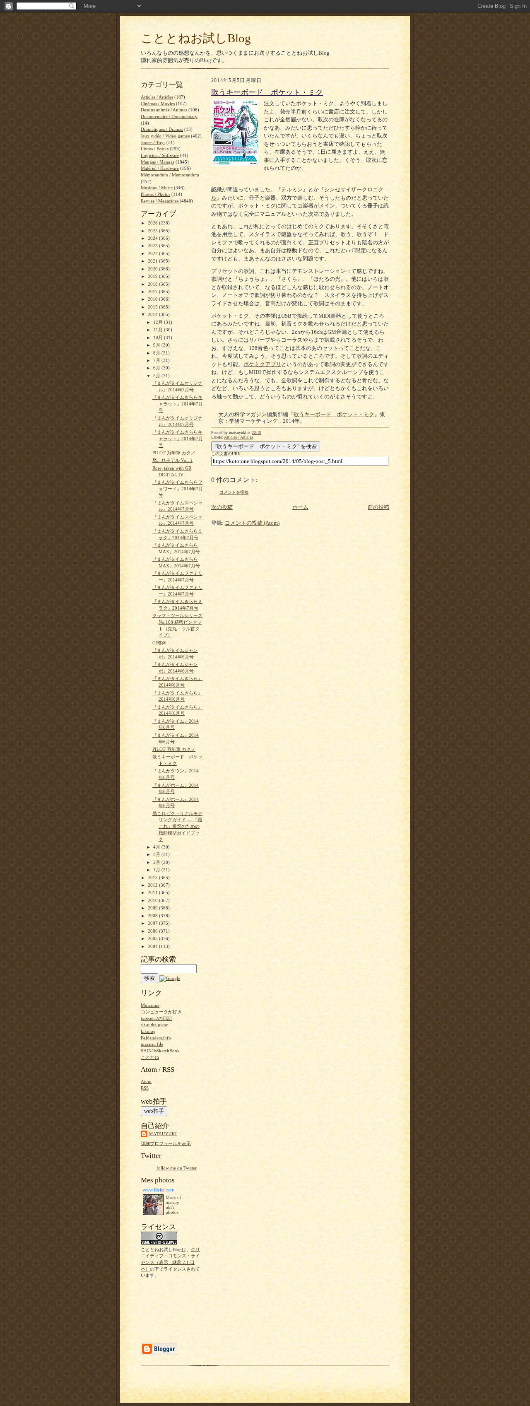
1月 (157, 869)
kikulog (148, 1031)
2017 (153, 291)
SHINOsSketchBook (160, 1050)
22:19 (256, 432)
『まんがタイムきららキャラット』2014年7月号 (177, 403)
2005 (153, 938)
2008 (153, 915)
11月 (158, 329)
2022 (153, 253)
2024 (153, 238)
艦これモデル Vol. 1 (172, 460)
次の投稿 (222, 507)
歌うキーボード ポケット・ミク (267, 92)
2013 (153, 877)
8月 (157, 352)
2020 (153, 268)
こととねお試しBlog (196, 38)
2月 (157, 862)
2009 (153, 907)
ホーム (300, 507)
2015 (153, 306)
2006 (153, 930)
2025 (153, 230)
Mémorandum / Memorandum (170, 174)
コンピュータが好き (161, 1011)
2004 (153, 946)
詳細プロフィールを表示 (166, 1143)
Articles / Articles (238, 437)
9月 (157, 344)
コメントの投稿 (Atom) (252, 523)
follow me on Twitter (177, 1167)
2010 (153, 900)
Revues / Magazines (159, 200)
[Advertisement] (167, 1310)
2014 (153, 314)
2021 (153, 260)
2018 (153, 284)
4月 (157, 846)
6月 (157, 367)
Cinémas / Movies (158, 103)
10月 (158, 337)
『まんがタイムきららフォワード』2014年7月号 (177, 488)
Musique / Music (157, 187)
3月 (157, 854)
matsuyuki (163, 1133)
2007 (153, 923)
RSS (145, 1087)
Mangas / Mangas (157, 161)
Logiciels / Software (160, 155)
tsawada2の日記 (156, 1018)
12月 (158, 322)
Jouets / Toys (153, 142)
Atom (146, 1081)
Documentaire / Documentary (169, 116)
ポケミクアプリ (262, 364)
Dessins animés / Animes (164, 109)
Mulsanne (150, 1005)
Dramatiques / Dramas (162, 129)
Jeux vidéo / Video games (165, 135)
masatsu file (152, 1044)
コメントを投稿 (233, 492)
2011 (153, 892)
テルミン (292, 189)
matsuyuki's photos (172, 1207)
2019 (153, 276)
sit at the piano (155, 1024)
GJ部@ (159, 642)
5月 (157, 375)
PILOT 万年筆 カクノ (173, 452)
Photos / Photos (155, 194)
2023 (153, 245)
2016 (153, 299)
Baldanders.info (156, 1037)
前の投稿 (378, 507)
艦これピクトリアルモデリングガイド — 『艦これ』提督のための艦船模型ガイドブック (177, 826)
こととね (150, 1057)
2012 (153, 885)
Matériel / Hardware (160, 168)
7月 (157, 360)
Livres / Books (155, 148)
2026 (153, 222)
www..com (158, 1189)
